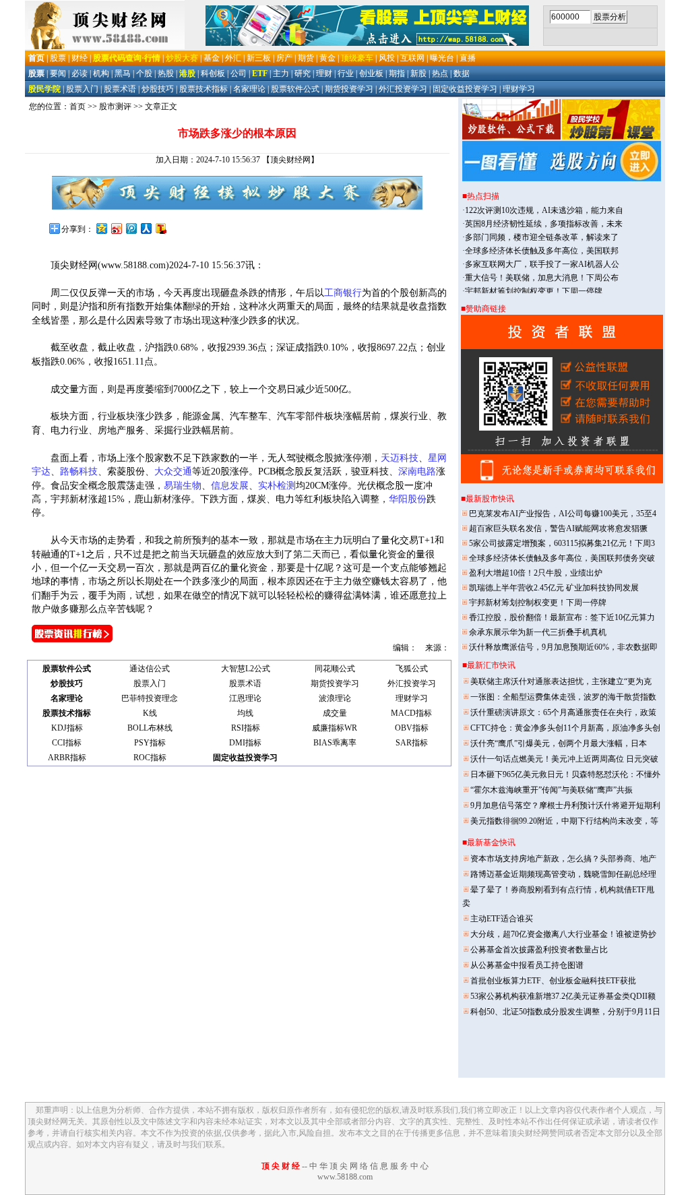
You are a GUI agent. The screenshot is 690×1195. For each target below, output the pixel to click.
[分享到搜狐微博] (160, 228)
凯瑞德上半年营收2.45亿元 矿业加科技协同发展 (554, 587)
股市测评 (115, 106)
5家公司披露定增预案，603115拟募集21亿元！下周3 (562, 543)
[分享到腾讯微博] (130, 228)
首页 (77, 106)
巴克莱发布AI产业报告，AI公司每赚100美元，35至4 (562, 513)
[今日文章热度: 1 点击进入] (72, 639)
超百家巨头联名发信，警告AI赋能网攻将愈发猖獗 (558, 528)
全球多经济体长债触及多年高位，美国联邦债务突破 (562, 558)
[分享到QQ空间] (101, 228)
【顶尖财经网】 (290, 159)
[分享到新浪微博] (115, 228)
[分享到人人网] (145, 228)
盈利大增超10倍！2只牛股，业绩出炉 (535, 573)
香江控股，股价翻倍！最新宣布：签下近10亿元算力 (562, 617)
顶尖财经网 (74, 265)
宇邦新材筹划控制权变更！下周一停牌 (537, 602)
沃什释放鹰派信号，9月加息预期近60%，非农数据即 (563, 647)
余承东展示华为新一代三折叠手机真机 (537, 632)
